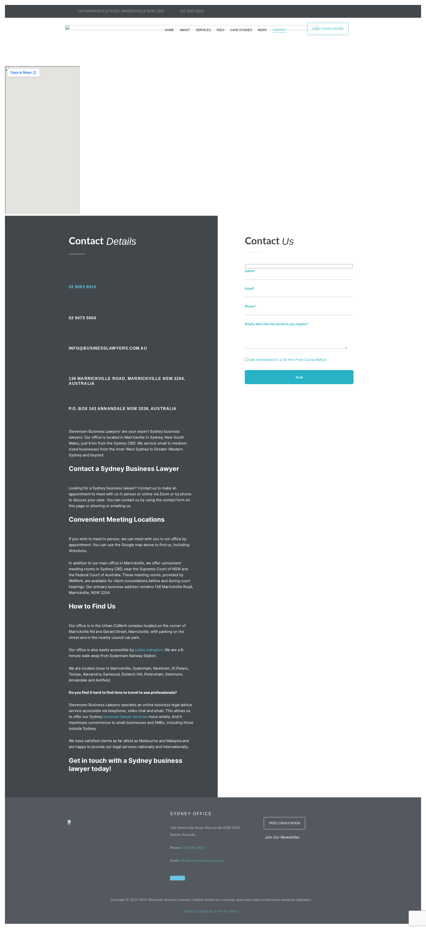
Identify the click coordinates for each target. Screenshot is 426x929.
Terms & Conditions (198, 911)
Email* (250, 288)
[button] (310, 837)
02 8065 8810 (82, 287)
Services (203, 30)
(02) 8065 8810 (193, 848)
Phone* (250, 306)
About (185, 30)
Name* (250, 271)
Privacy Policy (228, 911)
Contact (280, 30)
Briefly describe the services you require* (277, 324)
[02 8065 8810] (71, 270)
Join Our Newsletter (282, 837)
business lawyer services (126, 716)
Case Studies (241, 30)
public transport (149, 649)
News (262, 30)
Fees (220, 30)
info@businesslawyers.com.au (202, 860)
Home (169, 30)
